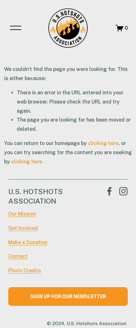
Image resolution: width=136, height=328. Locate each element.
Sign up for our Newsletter (68, 296)
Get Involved (23, 228)
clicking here (103, 143)
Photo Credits (24, 271)
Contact (18, 256)
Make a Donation (27, 242)
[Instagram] (123, 191)
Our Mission (22, 214)
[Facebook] (109, 191)
